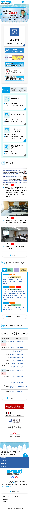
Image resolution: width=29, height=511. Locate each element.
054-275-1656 (23, 484)
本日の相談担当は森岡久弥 (16, 357)
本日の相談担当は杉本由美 (16, 341)
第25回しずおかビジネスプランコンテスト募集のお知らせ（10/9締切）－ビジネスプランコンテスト (14, 281)
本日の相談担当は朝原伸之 (16, 364)
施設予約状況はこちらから (14, 41)
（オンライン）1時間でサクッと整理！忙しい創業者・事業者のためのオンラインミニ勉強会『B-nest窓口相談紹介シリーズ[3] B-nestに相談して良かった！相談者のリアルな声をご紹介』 (14, 295)
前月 (5, 333)
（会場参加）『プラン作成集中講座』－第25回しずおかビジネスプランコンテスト (14, 309)
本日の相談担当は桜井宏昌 (16, 354)
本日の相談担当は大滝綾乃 (16, 367)
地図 (14, 483)
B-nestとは (4, 463)
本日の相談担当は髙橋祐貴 (16, 360)
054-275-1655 (9, 484)
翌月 (24, 333)
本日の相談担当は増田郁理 (16, 370)
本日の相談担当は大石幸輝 (16, 348)
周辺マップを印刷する (8, 486)
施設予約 (3, 458)
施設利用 (3, 460)
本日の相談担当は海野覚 (16, 351)
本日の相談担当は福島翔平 (16, 383)
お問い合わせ (4, 466)
